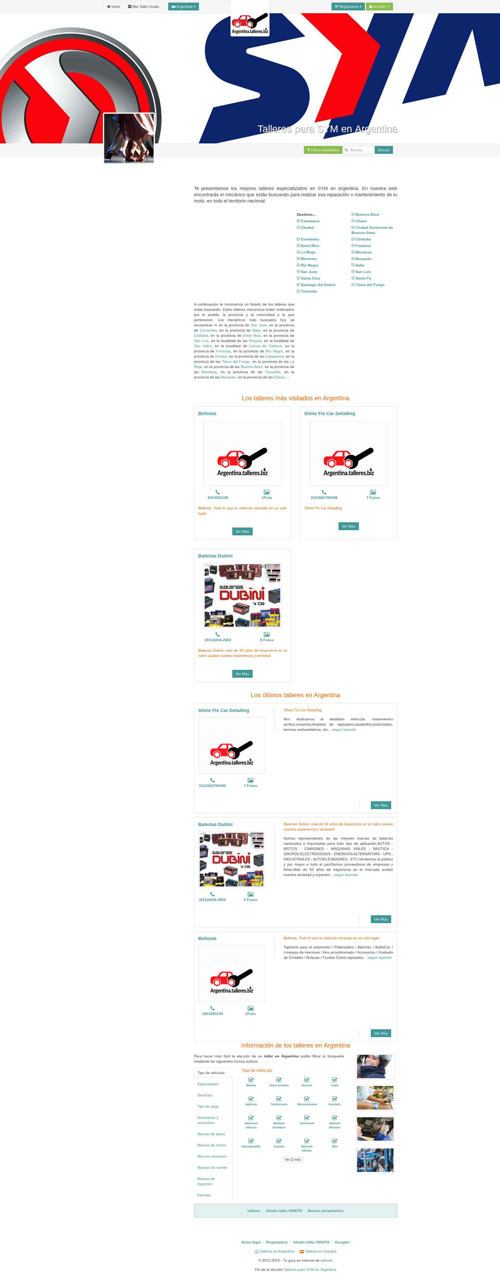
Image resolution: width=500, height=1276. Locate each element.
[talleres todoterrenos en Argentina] (279, 1099)
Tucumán (272, 372)
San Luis (201, 341)
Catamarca (275, 356)
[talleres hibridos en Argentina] (306, 1141)
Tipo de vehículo (210, 1073)
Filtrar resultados (324, 150)
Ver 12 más (293, 1159)
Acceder (380, 6)
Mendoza (209, 372)
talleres (327, 1260)
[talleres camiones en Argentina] (279, 1141)
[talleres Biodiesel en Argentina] (279, 1118)
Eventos (204, 1195)
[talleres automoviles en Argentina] (306, 1118)
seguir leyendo (344, 729)
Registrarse (348, 6)
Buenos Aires (251, 367)
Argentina (184, 6)
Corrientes (208, 330)
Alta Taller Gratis (145, 6)
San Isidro (203, 346)
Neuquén (228, 377)
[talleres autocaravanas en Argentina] (279, 1080)
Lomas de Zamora (265, 346)
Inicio (115, 6)
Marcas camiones (212, 1156)
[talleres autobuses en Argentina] (334, 1099)
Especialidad (207, 1084)
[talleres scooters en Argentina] (306, 1080)
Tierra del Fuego (236, 361)
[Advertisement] (289, 168)
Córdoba (201, 335)
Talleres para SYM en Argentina (310, 1269)
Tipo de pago (208, 1106)
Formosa (223, 351)
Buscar (384, 150)
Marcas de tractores (206, 1181)
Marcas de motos (211, 1145)
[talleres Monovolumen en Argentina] (306, 1099)
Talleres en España (320, 1251)
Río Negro (274, 351)
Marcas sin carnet (212, 1167)
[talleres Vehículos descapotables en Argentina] (251, 1141)
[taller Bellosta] (242, 453)
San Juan (259, 325)
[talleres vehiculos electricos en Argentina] (334, 1118)
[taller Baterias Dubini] (242, 595)
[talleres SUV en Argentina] (334, 1141)
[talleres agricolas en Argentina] (251, 1099)
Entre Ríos (252, 335)
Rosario (255, 341)
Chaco (279, 377)
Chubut (221, 356)
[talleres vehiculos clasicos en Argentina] (251, 1118)
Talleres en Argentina (276, 1251)
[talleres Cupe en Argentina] (334, 1080)
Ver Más (242, 531)
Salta (256, 330)
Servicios (204, 1095)
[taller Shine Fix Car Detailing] (349, 453)
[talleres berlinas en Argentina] (251, 1080)
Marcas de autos (211, 1134)
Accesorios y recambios (207, 1120)
